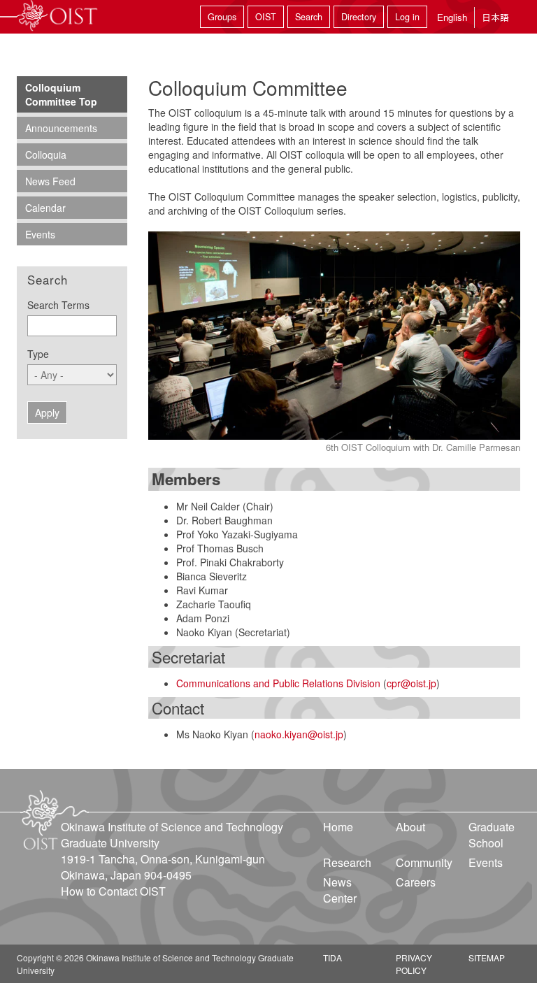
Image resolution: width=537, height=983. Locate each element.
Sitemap (486, 957)
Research (347, 862)
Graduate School (491, 835)
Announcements (61, 128)
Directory (358, 16)
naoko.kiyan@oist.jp (299, 734)
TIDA (332, 957)
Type (38, 354)
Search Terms (58, 305)
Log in (407, 16)
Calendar (45, 208)
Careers (416, 882)
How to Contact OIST (113, 891)
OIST (265, 16)
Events (40, 234)
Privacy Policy (414, 963)
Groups (222, 16)
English (452, 17)
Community (424, 862)
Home (338, 827)
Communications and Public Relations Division (278, 683)
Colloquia (45, 155)
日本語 (495, 17)
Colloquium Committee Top (61, 94)
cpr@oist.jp (411, 683)
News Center (340, 890)
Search (308, 16)
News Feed (50, 181)
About (410, 827)
